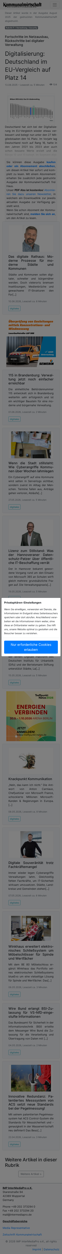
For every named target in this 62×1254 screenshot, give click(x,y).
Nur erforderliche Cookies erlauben (31, 647)
